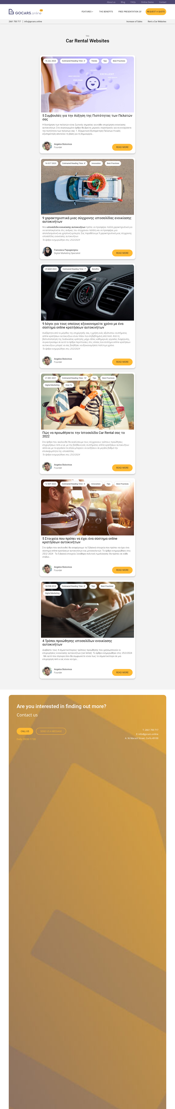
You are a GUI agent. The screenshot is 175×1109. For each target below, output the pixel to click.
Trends (94, 61)
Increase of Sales (134, 21)
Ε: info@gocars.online (147, 734)
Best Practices (119, 61)
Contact (162, 2)
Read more (122, 147)
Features (86, 11)
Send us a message (51, 731)
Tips (105, 61)
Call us (25, 731)
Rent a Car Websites (157, 21)
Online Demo (147, 2)
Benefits (95, 269)
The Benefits (106, 11)
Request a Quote (156, 11)
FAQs (133, 2)
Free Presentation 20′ (130, 11)
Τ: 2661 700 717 (150, 729)
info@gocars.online (33, 21)
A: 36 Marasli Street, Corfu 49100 (141, 738)
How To (69, 385)
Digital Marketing (52, 385)
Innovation (96, 163)
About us (111, 2)
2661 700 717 (15, 21)
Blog (123, 2)
